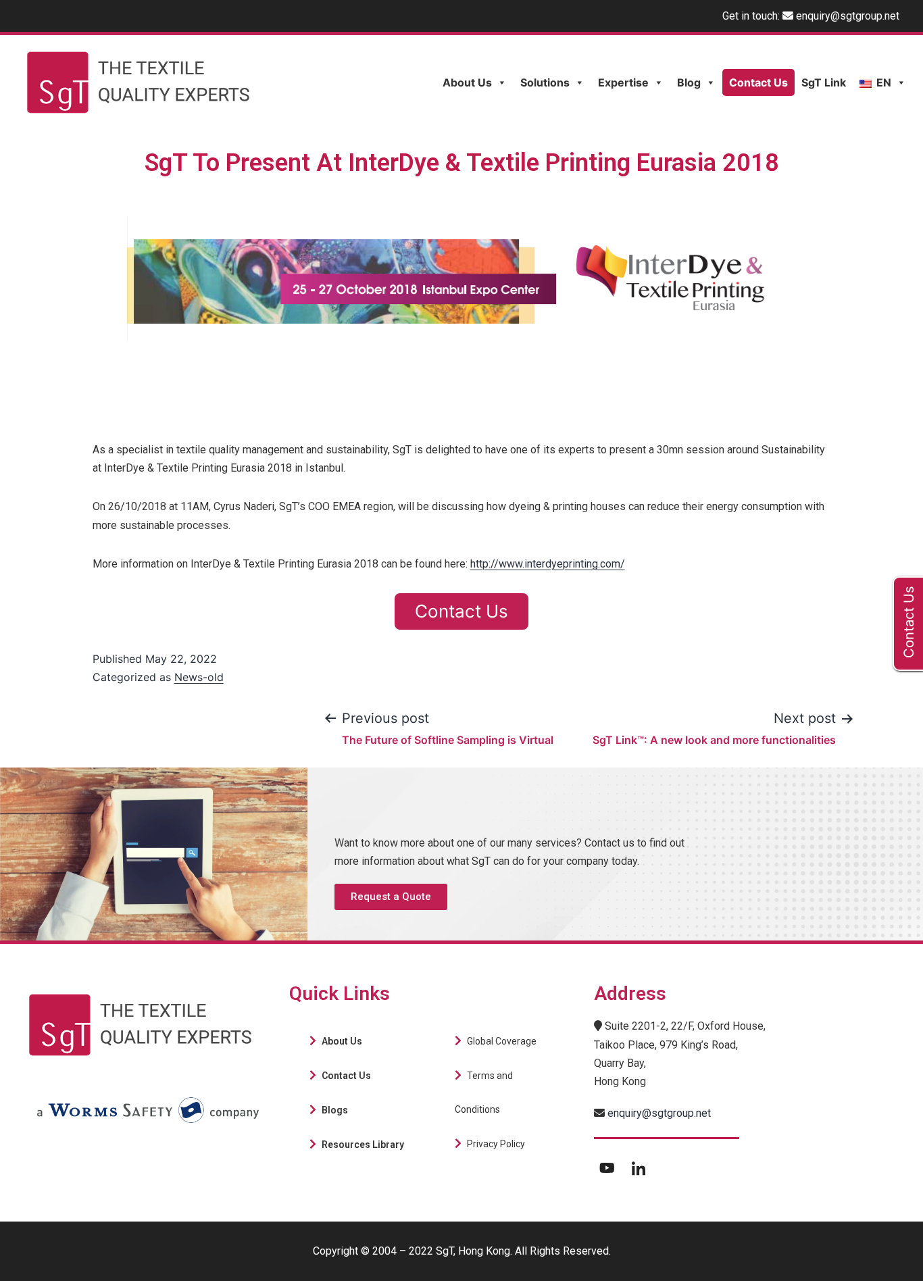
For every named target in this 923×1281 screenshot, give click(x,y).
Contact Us (758, 82)
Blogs (335, 1110)
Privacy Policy (496, 1143)
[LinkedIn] (638, 1167)
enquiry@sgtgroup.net (847, 15)
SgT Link (823, 82)
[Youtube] (607, 1167)
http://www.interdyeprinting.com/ (547, 563)
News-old (199, 677)
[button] (390, 897)
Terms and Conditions (484, 1092)
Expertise (623, 82)
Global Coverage (502, 1041)
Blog (689, 82)
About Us (467, 82)
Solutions (545, 82)
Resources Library (363, 1144)
